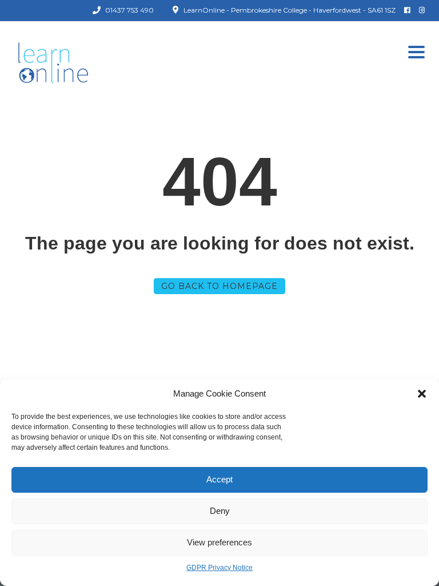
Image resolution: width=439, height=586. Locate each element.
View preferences (219, 542)
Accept (219, 479)
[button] (422, 393)
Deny (220, 511)
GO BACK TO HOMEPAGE (219, 286)
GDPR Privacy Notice (219, 568)
